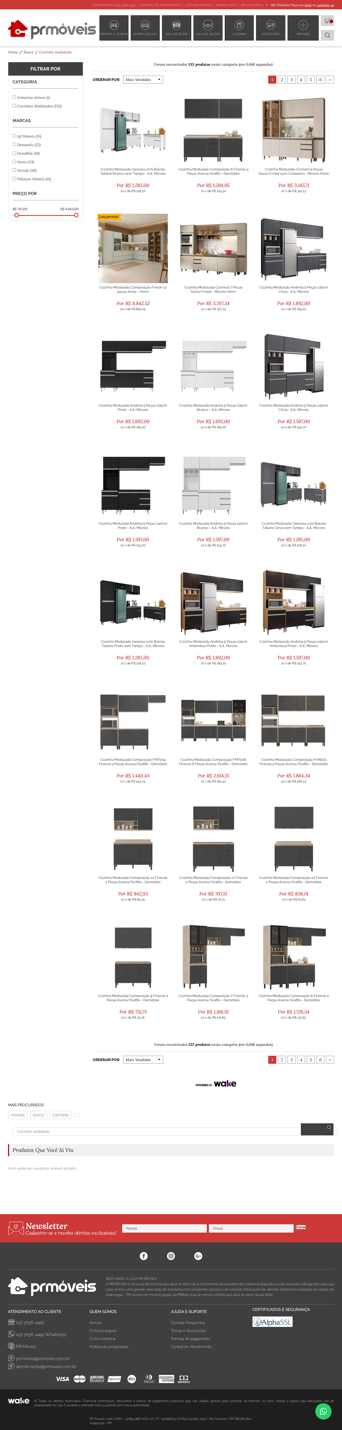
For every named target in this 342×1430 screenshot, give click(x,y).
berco (38, 1114)
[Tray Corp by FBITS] (21, 1403)
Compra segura (103, 1330)
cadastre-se (325, 5)
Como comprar (103, 1339)
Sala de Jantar (208, 34)
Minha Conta (226, 5)
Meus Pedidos (252, 5)
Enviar (301, 1227)
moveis (18, 1114)
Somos (95, 1322)
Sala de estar (177, 34)
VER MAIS (303, 34)
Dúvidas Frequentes (188, 1322)
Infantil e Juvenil (113, 34)
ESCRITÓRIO (270, 34)
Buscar (317, 1129)
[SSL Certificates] (293, 1323)
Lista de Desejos (198, 5)
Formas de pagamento (190, 1339)
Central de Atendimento (160, 5)
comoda (60, 1114)
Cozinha (239, 34)
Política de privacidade (109, 1347)
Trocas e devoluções (188, 1330)
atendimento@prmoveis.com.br (46, 1366)
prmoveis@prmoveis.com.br (43, 1358)
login (308, 5)
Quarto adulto (145, 34)
